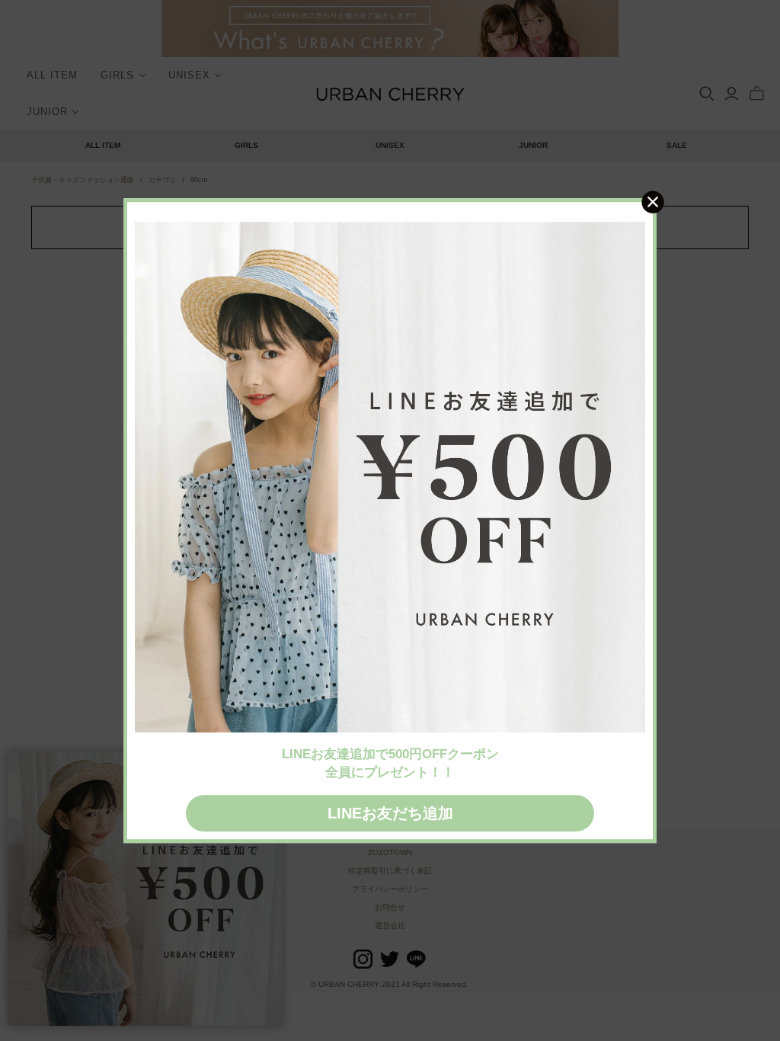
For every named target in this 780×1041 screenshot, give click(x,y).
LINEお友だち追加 (390, 813)
